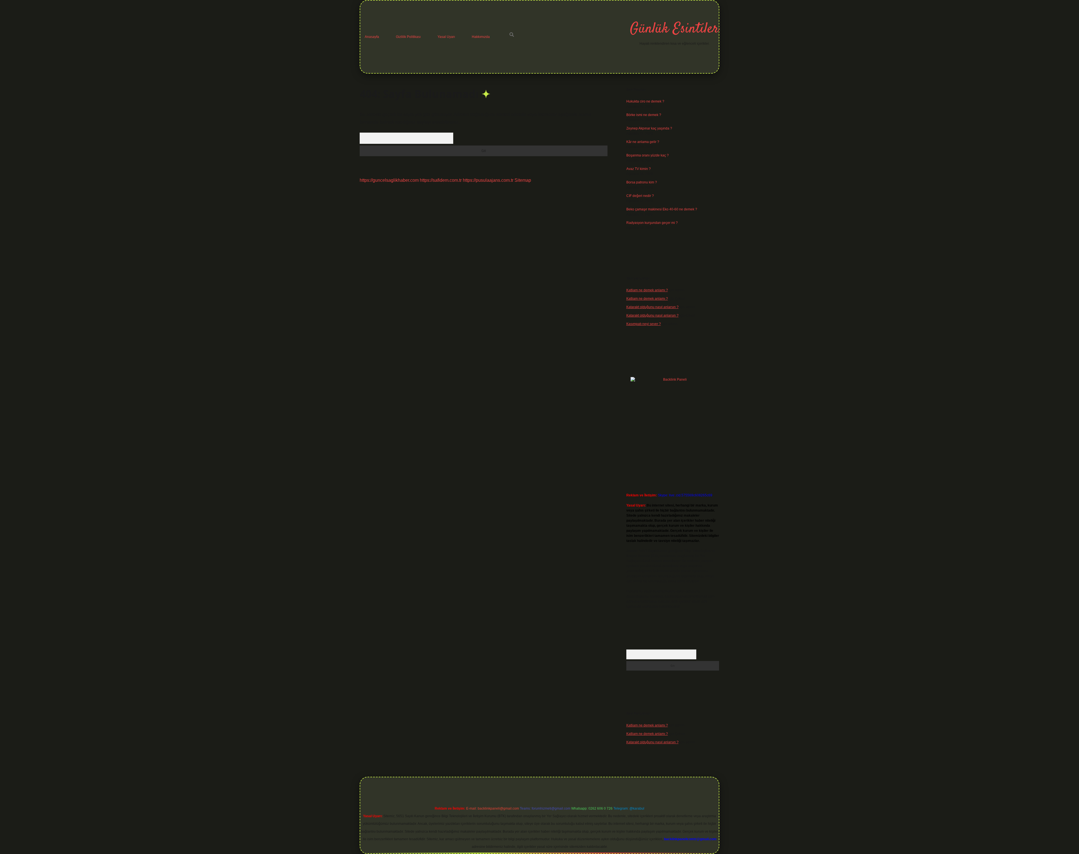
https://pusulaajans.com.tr (488, 180)
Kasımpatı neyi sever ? (643, 324)
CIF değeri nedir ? (640, 196)
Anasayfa (372, 37)
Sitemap (522, 180)
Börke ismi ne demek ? (643, 115)
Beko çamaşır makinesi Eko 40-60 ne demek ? (661, 209)
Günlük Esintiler (674, 29)
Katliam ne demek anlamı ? (647, 290)
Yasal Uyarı (446, 37)
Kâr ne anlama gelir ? (642, 142)
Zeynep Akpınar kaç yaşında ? (649, 128)
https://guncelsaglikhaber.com (389, 180)
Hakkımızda (481, 37)
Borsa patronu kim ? (641, 182)
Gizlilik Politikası (408, 37)
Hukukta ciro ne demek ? (645, 101)
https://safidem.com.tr (441, 180)
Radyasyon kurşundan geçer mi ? (652, 223)
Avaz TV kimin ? (638, 169)
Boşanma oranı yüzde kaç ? (647, 155)
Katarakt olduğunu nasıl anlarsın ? (652, 307)
